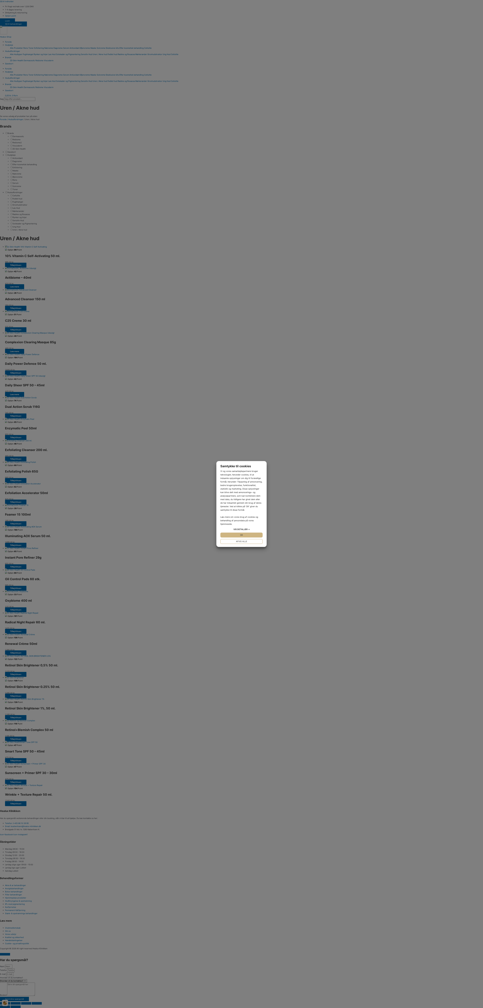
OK (241, 535)
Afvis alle (241, 541)
